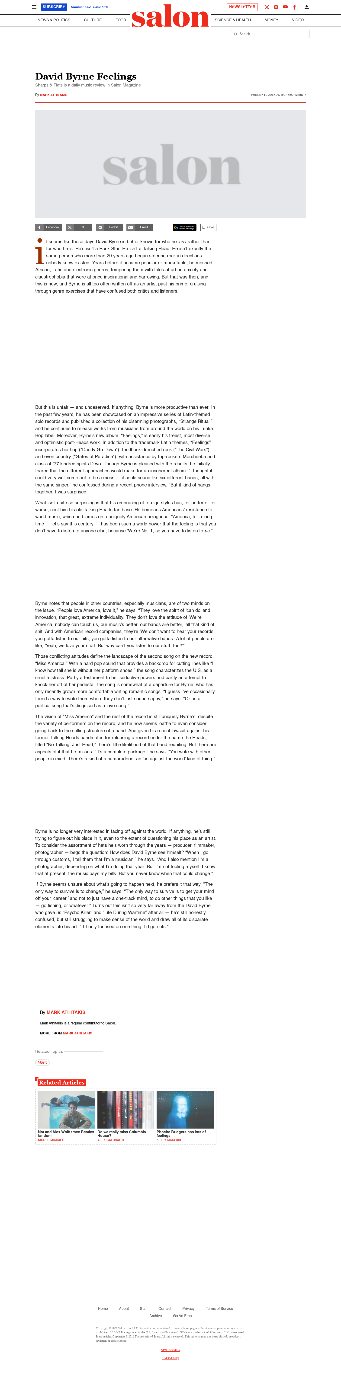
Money (271, 20)
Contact (164, 1309)
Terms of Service (219, 1309)
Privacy (188, 1309)
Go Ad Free (182, 1316)
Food (121, 20)
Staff (143, 1309)
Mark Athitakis (53, 95)
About (124, 1309)
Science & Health (233, 20)
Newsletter (242, 7)
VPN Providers (170, 1350)
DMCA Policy (170, 1358)
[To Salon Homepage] (170, 16)
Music (42, 1063)
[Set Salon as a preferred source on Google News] (185, 227)
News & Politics (54, 20)
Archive (155, 1316)
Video (298, 20)
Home (103, 1309)
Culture (93, 20)
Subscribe (54, 7)
